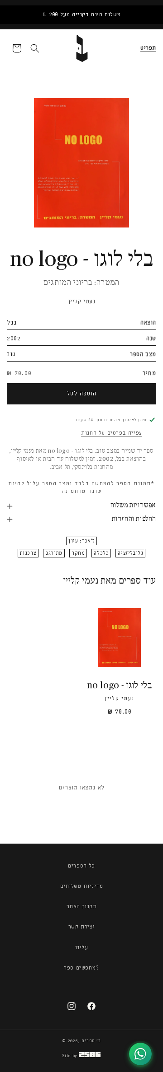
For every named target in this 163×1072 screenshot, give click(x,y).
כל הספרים (81, 866)
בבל (12, 322)
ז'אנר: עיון (81, 541)
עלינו (81, 947)
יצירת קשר (81, 927)
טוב (11, 354)
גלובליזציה (130, 553)
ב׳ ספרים (91, 1041)
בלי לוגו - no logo (119, 686)
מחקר (78, 553)
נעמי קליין (82, 301)
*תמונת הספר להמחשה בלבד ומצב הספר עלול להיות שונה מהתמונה (81, 487)
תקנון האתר (82, 906)
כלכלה (101, 553)
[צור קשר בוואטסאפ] (140, 1054)
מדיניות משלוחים (81, 886)
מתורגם (53, 553)
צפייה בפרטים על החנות (111, 433)
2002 (13, 338)
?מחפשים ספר (81, 968)
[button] (148, 48)
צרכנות (28, 553)
